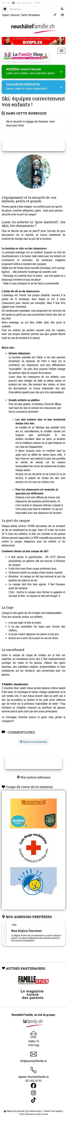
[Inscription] (55, 15)
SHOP (37, 3)
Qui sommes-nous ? (34, 1111)
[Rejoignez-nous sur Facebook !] (33, 1085)
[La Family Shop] (25, 56)
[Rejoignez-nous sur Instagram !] (33, 1092)
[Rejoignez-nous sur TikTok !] (33, 1100)
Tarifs (21, 1114)
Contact (47, 1111)
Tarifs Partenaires (30, 15)
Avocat (15, 15)
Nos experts (57, 1111)
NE (13, 3)
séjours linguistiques (36, 88)
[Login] (62, 15)
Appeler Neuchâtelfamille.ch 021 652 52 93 (34, 1078)
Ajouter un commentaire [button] (35, 741)
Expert (5, 15)
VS (18, 3)
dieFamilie (26, 3)
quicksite (20, 1111)
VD (3, 3)
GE (8, 3)
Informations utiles (33, 1114)
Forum (45, 1114)
